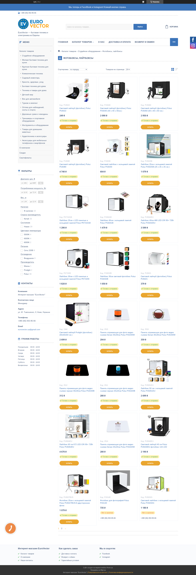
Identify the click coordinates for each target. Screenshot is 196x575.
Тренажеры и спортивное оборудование (33, 119)
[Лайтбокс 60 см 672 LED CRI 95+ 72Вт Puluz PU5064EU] (77, 426)
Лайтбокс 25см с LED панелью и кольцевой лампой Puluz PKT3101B (75, 221)
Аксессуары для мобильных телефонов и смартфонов (34, 141)
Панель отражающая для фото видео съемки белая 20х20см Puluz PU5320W (117, 445)
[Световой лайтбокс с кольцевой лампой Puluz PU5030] (118, 146)
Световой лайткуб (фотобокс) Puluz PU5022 (75, 109)
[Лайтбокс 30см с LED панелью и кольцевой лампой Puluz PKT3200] (77, 258)
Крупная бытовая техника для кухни (35, 68)
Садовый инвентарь (31, 78)
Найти (140, 27)
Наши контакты (27, 560)
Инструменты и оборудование (35, 125)
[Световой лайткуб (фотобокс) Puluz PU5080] (77, 146)
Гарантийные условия (70, 560)
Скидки (22, 153)
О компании (24, 148)
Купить (69, 127)
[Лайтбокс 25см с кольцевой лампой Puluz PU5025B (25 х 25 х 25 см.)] (159, 146)
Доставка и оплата (120, 42)
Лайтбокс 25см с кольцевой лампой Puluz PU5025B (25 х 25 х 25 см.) (156, 165)
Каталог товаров (26, 51)
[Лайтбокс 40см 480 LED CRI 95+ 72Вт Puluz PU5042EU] (159, 202)
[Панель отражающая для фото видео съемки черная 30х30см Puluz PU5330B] (77, 370)
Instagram (106, 557)
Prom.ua (110, 568)
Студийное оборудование (33, 56)
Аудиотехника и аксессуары (34, 136)
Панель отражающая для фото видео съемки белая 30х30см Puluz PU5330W (117, 333)
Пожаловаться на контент (98, 572)
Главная (63, 42)
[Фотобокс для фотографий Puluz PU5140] (118, 482)
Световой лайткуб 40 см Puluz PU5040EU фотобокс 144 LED (154, 445)
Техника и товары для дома (34, 90)
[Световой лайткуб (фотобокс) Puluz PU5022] (77, 90)
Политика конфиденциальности (121, 572)
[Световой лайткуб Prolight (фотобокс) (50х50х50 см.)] (77, 314)
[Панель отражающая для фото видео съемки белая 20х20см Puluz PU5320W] (118, 426)
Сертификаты (25, 158)
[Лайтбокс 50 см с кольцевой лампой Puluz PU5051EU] (159, 370)
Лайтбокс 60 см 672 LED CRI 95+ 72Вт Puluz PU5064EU (76, 445)
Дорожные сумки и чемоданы (35, 114)
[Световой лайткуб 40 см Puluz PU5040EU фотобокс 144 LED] (159, 426)
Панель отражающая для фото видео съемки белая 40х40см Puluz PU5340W (158, 333)
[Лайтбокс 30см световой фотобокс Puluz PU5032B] (118, 258)
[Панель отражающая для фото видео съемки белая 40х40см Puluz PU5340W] (159, 314)
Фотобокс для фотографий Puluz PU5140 (114, 501)
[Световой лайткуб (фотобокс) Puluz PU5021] (159, 258)
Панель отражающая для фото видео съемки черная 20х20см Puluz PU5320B (117, 389)
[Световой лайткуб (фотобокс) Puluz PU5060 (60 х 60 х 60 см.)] (159, 90)
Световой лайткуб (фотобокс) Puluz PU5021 (156, 277)
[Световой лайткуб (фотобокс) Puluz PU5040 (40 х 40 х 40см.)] (118, 90)
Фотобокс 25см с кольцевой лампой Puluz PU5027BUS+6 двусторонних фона (75, 503)
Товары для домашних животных (32, 130)
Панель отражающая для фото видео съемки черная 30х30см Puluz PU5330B (76, 389)
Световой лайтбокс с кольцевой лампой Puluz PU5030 (117, 165)
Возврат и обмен (144, 42)
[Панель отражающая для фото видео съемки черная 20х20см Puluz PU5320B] (118, 370)
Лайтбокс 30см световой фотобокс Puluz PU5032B (118, 277)
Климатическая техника (32, 73)
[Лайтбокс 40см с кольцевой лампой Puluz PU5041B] (118, 202)
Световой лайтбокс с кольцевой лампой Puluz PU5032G (158, 501)
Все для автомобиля (31, 99)
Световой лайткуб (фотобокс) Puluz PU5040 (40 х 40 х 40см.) (115, 109)
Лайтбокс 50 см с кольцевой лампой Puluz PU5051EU (157, 389)
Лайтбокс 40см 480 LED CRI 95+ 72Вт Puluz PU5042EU (157, 221)
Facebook (106, 554)
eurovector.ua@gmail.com (29, 329)
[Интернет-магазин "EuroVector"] (41, 23)
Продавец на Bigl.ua (98, 570)
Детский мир (27, 95)
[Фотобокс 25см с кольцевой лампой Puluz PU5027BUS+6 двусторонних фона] (77, 482)
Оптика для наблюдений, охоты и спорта (33, 108)
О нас (101, 42)
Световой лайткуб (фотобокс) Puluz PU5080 (75, 165)
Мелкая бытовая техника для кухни (35, 61)
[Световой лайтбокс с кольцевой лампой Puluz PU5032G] (159, 482)
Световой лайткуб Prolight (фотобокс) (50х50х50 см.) (75, 333)
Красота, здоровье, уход (32, 82)
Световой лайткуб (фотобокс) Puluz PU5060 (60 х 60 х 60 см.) (156, 109)
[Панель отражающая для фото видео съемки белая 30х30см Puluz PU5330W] (118, 314)
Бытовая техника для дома (34, 86)
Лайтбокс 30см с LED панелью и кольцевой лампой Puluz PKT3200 (74, 277)
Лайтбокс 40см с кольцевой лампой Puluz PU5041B (115, 221)
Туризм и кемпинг (30, 103)
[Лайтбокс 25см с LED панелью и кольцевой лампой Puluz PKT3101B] (77, 202)
